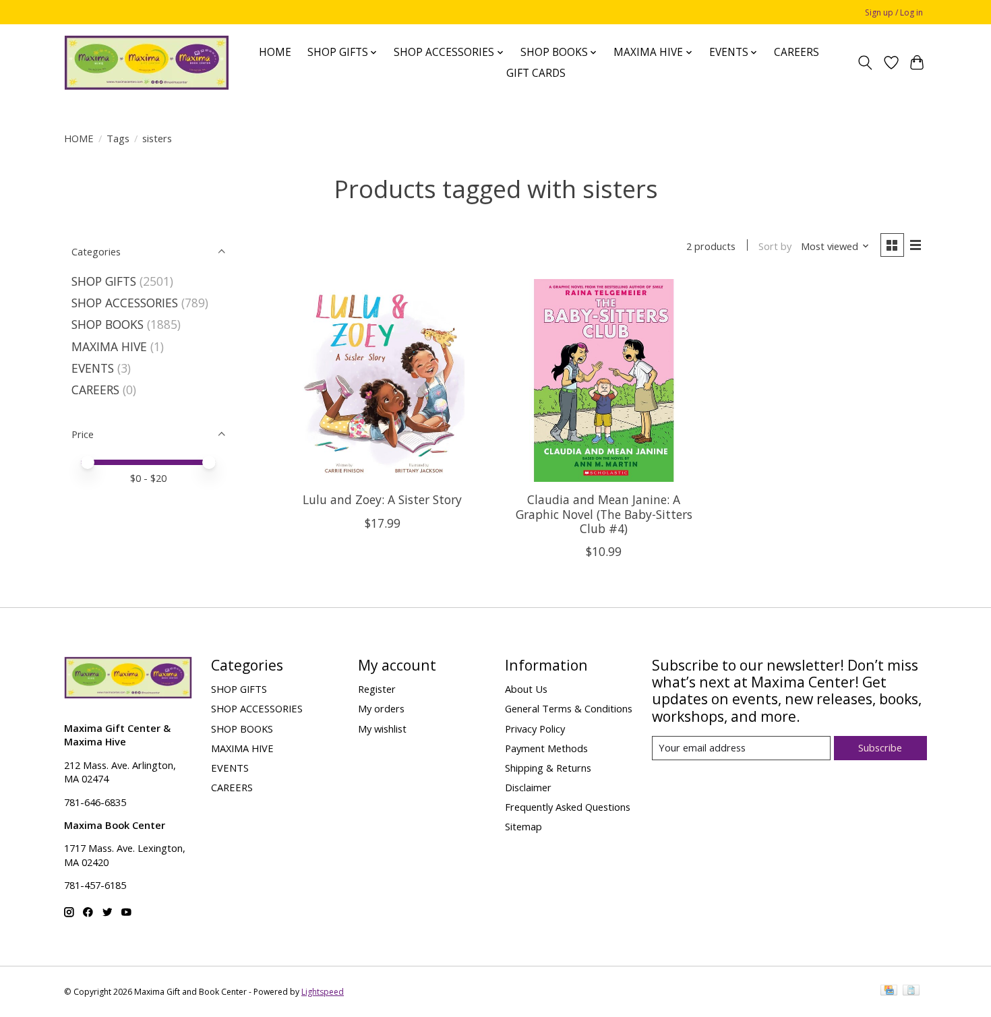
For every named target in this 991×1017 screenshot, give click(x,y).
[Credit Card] (888, 991)
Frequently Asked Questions (567, 806)
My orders (381, 708)
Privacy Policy (535, 728)
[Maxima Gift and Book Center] (146, 62)
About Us (526, 689)
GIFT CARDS (536, 73)
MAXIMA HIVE (109, 346)
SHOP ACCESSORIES (124, 303)
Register (377, 689)
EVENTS (92, 368)
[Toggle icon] (865, 63)
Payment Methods (546, 748)
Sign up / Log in (894, 12)
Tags (118, 138)
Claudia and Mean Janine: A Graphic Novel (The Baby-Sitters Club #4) (604, 513)
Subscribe (880, 747)
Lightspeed (322, 991)
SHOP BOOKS (107, 324)
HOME (275, 52)
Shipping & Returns (548, 767)
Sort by (774, 246)
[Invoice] (911, 991)
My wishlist (382, 728)
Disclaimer (528, 787)
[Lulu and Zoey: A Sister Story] (382, 380)
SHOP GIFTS (103, 281)
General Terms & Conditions (568, 708)
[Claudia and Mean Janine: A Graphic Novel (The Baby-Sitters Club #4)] (603, 380)
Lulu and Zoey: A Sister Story (382, 499)
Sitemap (523, 826)
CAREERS (796, 52)
